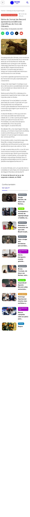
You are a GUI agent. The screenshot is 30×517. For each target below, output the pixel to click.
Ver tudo (5, 188)
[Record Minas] (15, 2)
